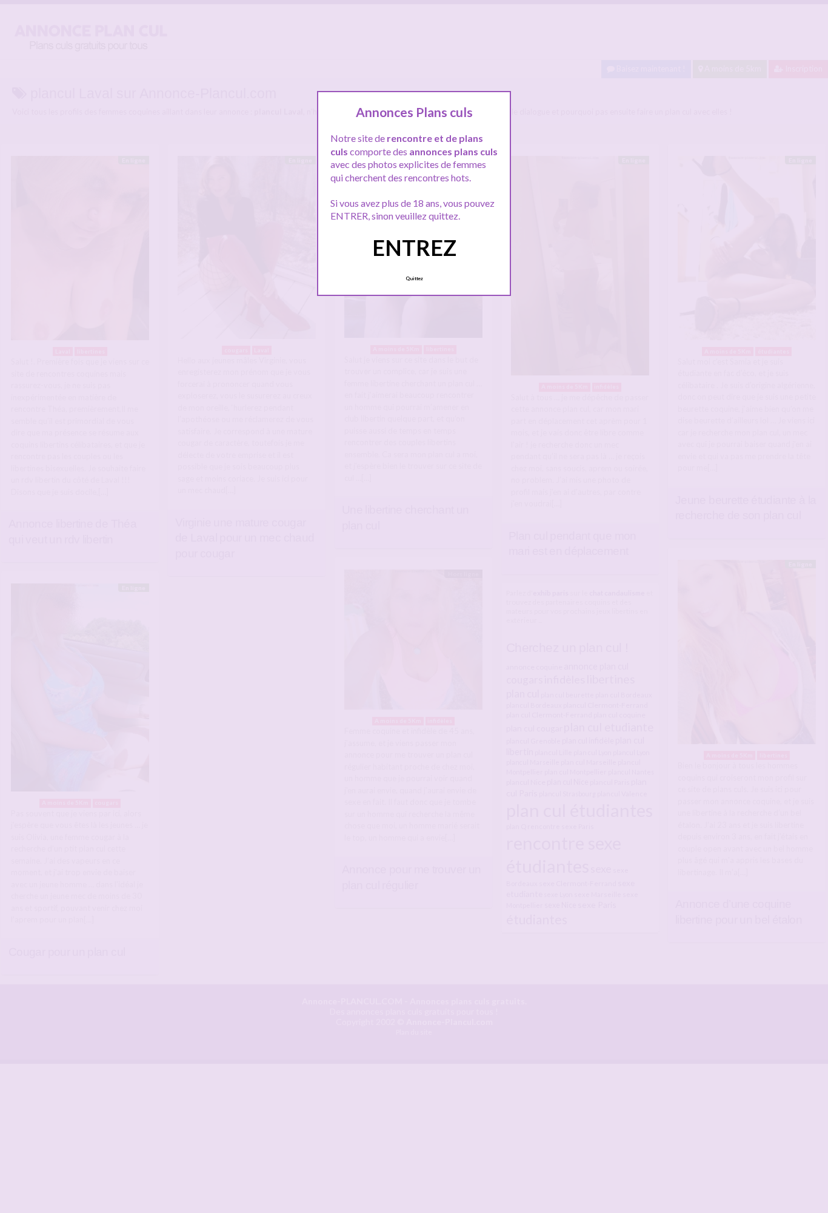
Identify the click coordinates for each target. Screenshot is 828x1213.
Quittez (414, 278)
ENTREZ (414, 247)
